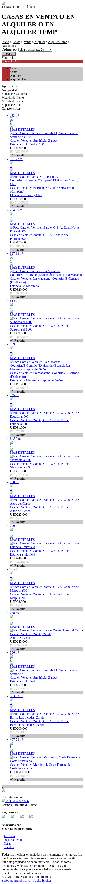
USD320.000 (19, 293)
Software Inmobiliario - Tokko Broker (26, 880)
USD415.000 (19, 387)
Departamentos (13, 840)
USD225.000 (19, 518)
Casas (16, 42)
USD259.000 (19, 688)
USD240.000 (19, 561)
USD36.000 (19, 474)
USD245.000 (19, 645)
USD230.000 (19, 151)
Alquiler (39, 42)
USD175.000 (19, 246)
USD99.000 (19, 336)
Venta (27, 42)
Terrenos (9, 836)
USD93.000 (19, 605)
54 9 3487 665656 (17, 801)
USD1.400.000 (20, 775)
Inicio (5, 42)
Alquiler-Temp (57, 42)
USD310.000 (19, 202)
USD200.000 (19, 732)
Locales (9, 847)
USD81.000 (19, 431)
